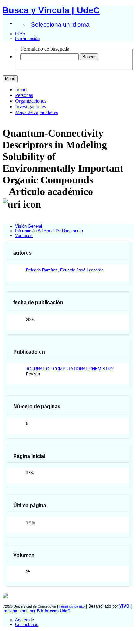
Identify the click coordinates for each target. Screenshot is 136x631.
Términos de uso (72, 606)
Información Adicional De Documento (49, 230)
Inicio (20, 34)
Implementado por (36, 611)
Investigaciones (30, 106)
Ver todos (24, 235)
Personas (24, 95)
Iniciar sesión (27, 38)
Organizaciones (30, 101)
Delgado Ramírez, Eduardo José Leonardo (64, 270)
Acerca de (24, 619)
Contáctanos (26, 624)
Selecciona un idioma (60, 24)
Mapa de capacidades (36, 112)
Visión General (28, 226)
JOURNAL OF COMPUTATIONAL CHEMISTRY (70, 369)
